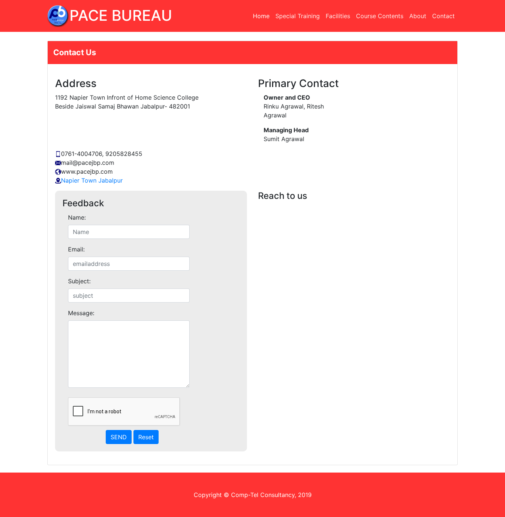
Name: (77, 217)
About (417, 16)
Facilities (338, 16)
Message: (81, 313)
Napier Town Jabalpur (92, 180)
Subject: (79, 281)
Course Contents (379, 16)
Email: (76, 249)
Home (262, 16)
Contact (443, 16)
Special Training (297, 16)
